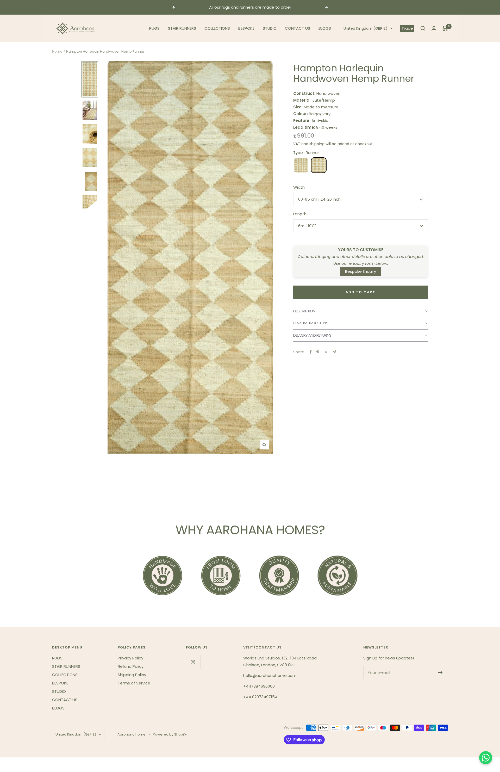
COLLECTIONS (217, 28)
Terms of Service (134, 683)
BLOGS (324, 28)
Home (57, 51)
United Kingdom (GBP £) (365, 28)
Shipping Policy (132, 674)
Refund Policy (130, 666)
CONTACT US (297, 28)
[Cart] (445, 28)
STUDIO (270, 28)
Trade (407, 28)
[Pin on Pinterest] (317, 352)
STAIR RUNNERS (182, 28)
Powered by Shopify (170, 734)
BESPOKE (246, 28)
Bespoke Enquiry (360, 271)
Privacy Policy (130, 658)
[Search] (423, 28)
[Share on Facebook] (311, 352)
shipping (316, 143)
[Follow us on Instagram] (193, 662)
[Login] (434, 28)
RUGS (154, 28)
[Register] (440, 672)
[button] (360, 311)
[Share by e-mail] (334, 352)
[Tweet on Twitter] (326, 352)
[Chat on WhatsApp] (485, 757)
